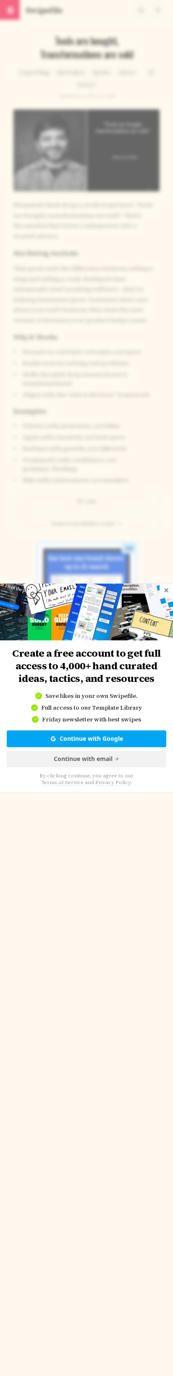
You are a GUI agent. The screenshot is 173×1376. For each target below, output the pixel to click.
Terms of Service (62, 782)
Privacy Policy (113, 782)
